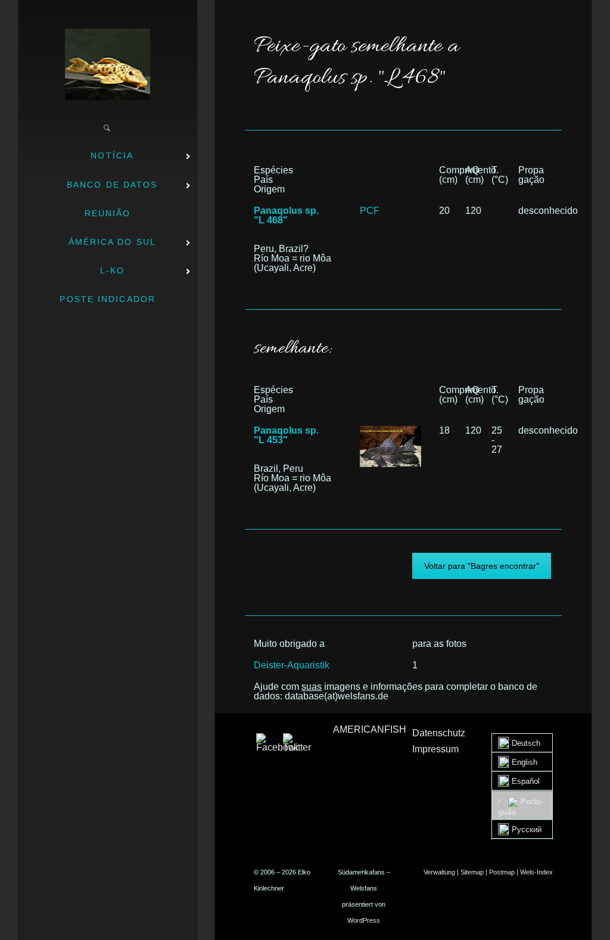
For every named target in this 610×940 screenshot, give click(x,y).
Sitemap (472, 872)
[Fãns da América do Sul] (107, 64)
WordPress (363, 920)
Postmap (502, 872)
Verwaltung (439, 872)
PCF (369, 211)
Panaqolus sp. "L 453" (286, 435)
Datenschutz (438, 733)
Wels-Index (536, 872)
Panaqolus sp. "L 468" (286, 215)
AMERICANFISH (369, 729)
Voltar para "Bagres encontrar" (481, 566)
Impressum (435, 749)
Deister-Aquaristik (291, 665)
